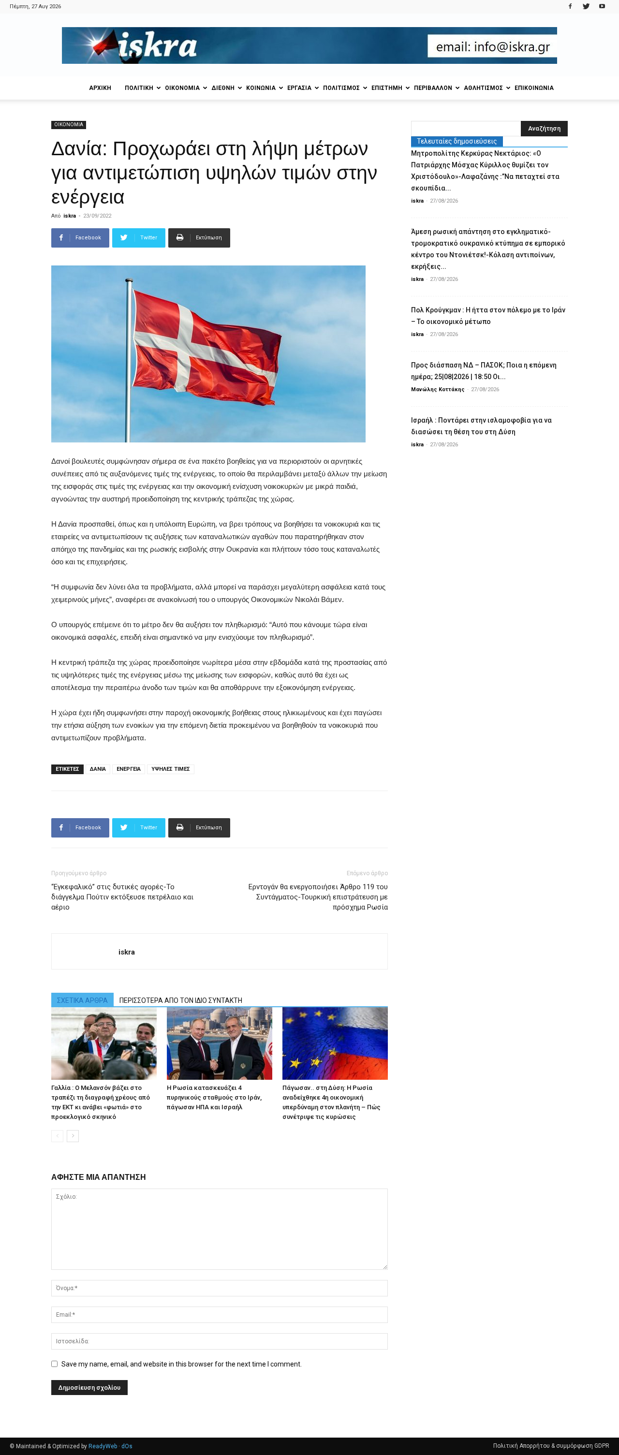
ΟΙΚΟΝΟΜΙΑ (182, 88)
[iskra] (309, 45)
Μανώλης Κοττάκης (438, 389)
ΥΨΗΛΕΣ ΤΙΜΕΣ (170, 769)
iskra (69, 216)
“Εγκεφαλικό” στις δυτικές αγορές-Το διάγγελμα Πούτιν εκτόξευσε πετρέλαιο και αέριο (122, 896)
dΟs (127, 1446)
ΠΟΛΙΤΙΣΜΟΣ (341, 88)
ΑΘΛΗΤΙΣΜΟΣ (483, 88)
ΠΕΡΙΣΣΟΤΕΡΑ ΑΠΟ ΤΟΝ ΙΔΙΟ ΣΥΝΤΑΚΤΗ (180, 1000)
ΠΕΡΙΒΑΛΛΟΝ (433, 88)
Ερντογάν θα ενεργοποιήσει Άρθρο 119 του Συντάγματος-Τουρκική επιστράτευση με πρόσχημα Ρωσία (318, 896)
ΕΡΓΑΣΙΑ (299, 88)
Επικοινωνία (534, 88)
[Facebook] (570, 7)
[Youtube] (602, 7)
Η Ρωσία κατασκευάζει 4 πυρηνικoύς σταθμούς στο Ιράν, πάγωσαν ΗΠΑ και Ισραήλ (214, 1097)
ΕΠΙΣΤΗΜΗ (386, 88)
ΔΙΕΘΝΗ (223, 88)
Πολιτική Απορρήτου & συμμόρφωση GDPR (551, 1445)
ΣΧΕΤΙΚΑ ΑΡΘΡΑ (82, 1000)
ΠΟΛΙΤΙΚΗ (139, 88)
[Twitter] (586, 7)
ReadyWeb (102, 1446)
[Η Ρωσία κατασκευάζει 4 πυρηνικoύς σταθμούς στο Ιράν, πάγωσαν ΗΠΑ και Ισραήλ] (219, 1043)
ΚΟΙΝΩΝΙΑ (261, 88)
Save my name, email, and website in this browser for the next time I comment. (181, 1364)
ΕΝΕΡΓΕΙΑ (129, 769)
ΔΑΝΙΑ (98, 769)
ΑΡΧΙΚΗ (100, 88)
